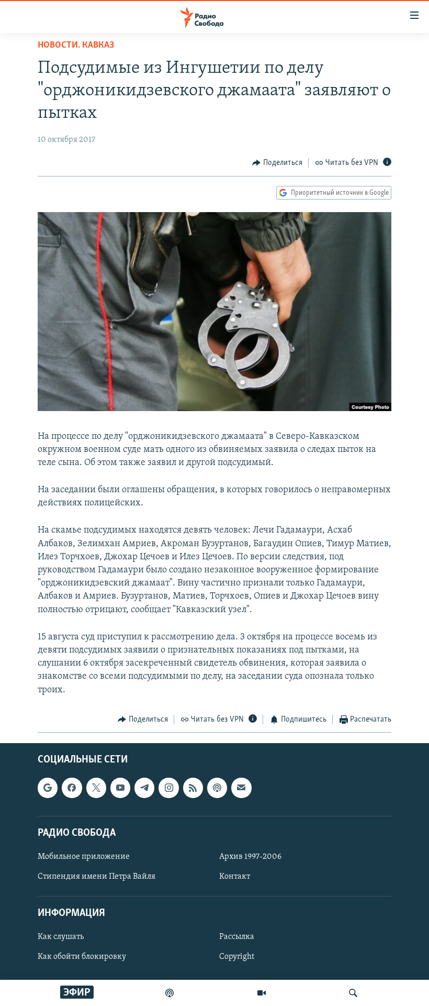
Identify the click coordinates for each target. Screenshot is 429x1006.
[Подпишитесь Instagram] (168, 788)
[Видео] (261, 993)
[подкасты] (169, 993)
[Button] (277, 163)
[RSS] (193, 788)
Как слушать (61, 937)
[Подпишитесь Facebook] (72, 788)
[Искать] (353, 993)
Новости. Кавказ (76, 45)
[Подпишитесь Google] (48, 788)
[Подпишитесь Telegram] (144, 788)
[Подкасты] (217, 788)
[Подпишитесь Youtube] (120, 788)
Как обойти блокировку (82, 957)
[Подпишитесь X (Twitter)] (96, 788)
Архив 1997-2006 (250, 857)
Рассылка (236, 937)
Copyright (236, 957)
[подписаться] (241, 788)
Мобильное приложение (84, 857)
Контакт (234, 876)
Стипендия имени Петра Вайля (96, 876)
